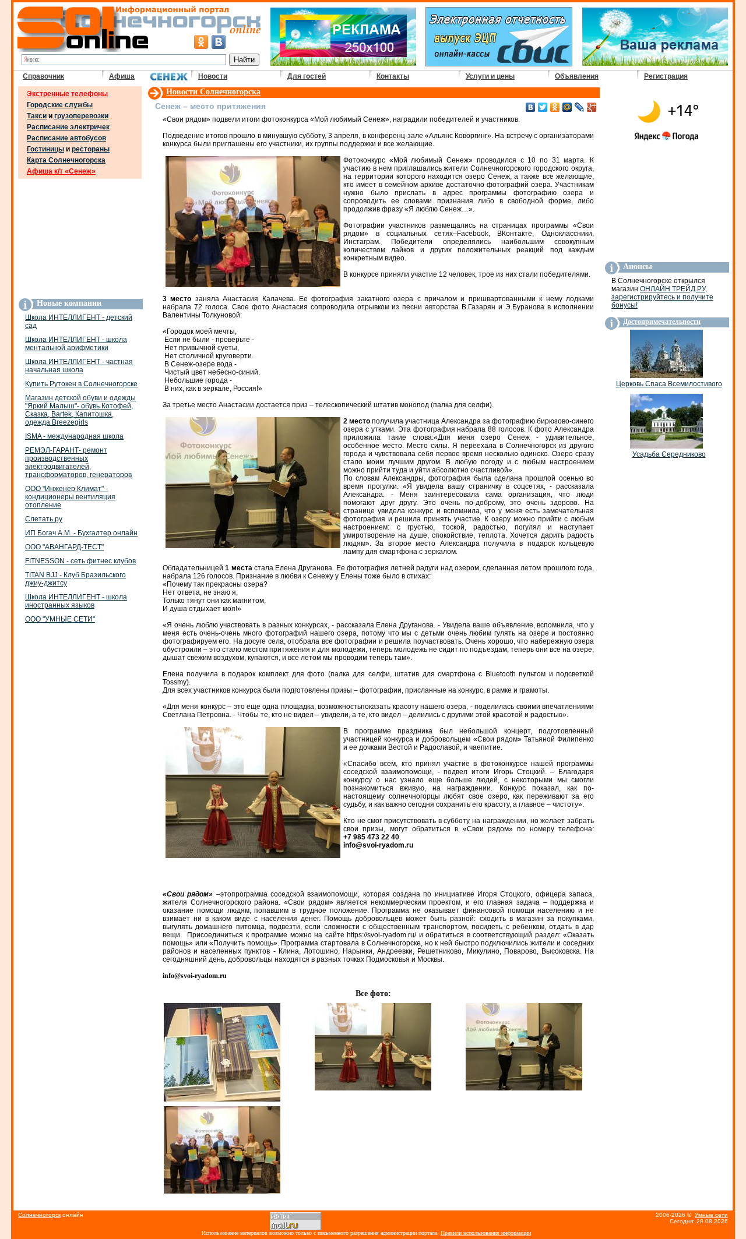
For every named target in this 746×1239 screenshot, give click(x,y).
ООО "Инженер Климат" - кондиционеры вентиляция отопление (70, 497)
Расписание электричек (68, 127)
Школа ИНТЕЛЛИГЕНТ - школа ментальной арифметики (76, 344)
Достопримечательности (662, 321)
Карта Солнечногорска (66, 160)
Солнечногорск (39, 1215)
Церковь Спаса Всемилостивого (669, 384)
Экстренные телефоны (67, 94)
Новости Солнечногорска (213, 91)
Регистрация (666, 76)
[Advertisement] (80, 238)
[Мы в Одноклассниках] (201, 42)
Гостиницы (45, 149)
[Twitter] (543, 107)
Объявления (577, 76)
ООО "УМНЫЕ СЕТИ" (60, 619)
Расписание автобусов (66, 138)
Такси (37, 116)
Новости (212, 76)
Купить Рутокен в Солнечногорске (81, 384)
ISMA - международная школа (74, 436)
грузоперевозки (81, 116)
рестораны (91, 149)
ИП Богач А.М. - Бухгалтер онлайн (81, 533)
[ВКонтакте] (531, 107)
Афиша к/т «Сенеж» (61, 171)
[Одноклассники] (555, 107)
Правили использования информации (486, 1233)
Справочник (43, 76)
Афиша (122, 76)
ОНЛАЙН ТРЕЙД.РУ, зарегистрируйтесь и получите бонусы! (662, 297)
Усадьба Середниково (669, 454)
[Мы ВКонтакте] (219, 42)
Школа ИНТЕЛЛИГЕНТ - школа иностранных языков (76, 601)
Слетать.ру (43, 519)
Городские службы (60, 105)
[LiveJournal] (579, 107)
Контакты (392, 76)
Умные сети (711, 1215)
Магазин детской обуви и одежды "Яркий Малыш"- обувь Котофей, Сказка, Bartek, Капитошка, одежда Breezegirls (80, 410)
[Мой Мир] (567, 107)
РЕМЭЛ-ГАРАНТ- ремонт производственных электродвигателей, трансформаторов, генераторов (78, 462)
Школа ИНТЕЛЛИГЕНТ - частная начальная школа (79, 366)
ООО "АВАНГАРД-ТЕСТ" (64, 547)
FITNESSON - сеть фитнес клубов (80, 561)
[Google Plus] (592, 107)
